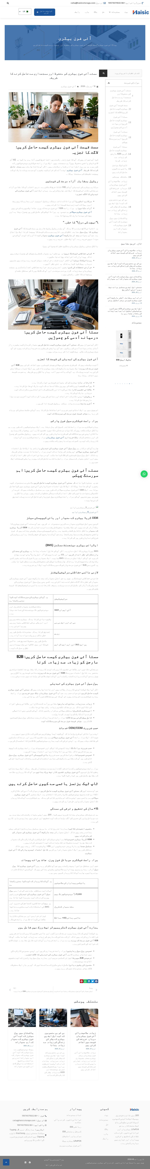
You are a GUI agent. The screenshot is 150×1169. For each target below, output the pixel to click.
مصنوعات (116, 12)
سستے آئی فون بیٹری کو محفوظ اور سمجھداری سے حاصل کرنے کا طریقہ (120, 96)
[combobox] (125, 73)
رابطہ (77, 12)
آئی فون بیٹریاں (55, 438)
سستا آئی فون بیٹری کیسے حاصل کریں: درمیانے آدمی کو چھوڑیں (118, 123)
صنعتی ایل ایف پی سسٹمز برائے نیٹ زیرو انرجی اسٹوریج (125, 288)
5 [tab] (122, 384)
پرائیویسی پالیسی (54, 1159)
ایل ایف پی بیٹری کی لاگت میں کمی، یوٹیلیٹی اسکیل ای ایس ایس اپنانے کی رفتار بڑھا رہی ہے (125, 311)
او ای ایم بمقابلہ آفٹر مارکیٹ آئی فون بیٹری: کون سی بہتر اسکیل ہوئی (124, 299)
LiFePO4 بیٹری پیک (71, 1141)
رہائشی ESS (75, 1127)
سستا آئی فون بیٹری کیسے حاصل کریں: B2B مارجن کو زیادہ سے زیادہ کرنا (118, 154)
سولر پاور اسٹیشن (71, 1136)
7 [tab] (117, 384)
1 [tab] (132, 384)
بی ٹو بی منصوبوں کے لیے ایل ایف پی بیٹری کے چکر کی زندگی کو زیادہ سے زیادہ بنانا (117, 207)
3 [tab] (127, 384)
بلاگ (95, 12)
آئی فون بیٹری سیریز (70, 1145)
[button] (8, 3)
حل (103, 12)
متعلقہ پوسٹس (120, 177)
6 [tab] (120, 384)
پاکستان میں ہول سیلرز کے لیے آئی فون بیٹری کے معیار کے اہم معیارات (118, 225)
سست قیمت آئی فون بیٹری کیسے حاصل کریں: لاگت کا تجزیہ (118, 109)
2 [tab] (129, 384)
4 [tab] (125, 384)
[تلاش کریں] (103, 73)
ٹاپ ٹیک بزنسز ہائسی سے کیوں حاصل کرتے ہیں (119, 169)
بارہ (86, 12)
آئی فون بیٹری (75, 38)
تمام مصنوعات (74, 1115)
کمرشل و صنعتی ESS (72, 1131)
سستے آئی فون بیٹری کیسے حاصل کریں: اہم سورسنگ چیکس (118, 137)
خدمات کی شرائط (54, 1165)
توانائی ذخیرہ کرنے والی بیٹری (67, 1121)
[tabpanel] (123, 352)
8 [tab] (115, 384)
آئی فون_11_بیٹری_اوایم (85, 512)
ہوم (126, 12)
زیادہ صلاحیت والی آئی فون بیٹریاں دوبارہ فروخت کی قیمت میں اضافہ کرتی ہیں (117, 188)
